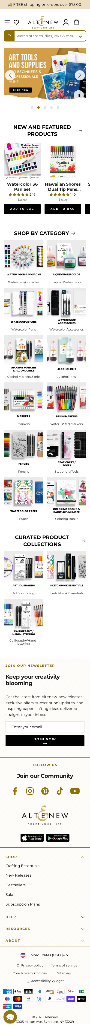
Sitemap (64, 973)
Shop (11, 857)
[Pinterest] (45, 794)
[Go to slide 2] (38, 107)
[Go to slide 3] (45, 107)
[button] (10, 1017)
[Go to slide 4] (51, 107)
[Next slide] (80, 75)
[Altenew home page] (43, 22)
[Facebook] (15, 794)
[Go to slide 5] (58, 107)
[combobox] (45, 36)
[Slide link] (45, 75)
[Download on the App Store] (32, 838)
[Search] (9, 36)
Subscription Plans (23, 904)
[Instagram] (30, 794)
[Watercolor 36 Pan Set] (22, 161)
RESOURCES (18, 929)
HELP (11, 917)
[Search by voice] (80, 36)
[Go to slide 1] (32, 107)
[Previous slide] (10, 75)
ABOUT (13, 940)
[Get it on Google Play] (57, 838)
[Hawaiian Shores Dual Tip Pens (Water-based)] (63, 161)
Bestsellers (16, 885)
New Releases (18, 875)
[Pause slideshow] (79, 95)
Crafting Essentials (22, 866)
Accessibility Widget (47, 981)
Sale (9, 894)
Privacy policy (32, 965)
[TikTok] (60, 794)
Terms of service (64, 965)
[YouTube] (75, 794)
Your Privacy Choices (30, 973)
